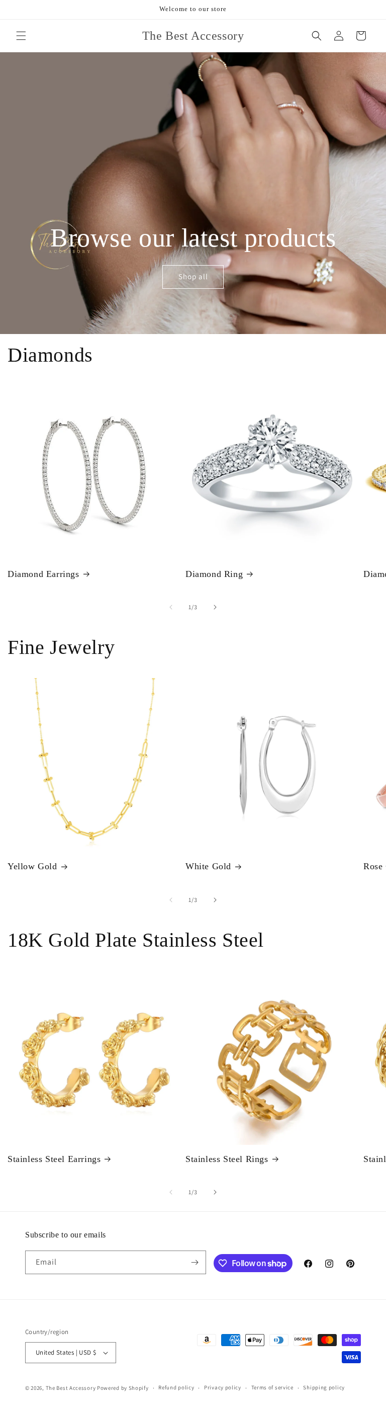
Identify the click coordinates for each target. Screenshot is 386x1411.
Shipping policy (324, 1387)
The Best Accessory (71, 1387)
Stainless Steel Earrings (54, 1159)
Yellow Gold (32, 866)
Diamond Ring (214, 574)
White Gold (208, 866)
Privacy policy (222, 1387)
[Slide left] (171, 607)
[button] (21, 36)
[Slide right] (215, 607)
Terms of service (272, 1387)
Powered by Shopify (123, 1387)
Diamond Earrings (43, 574)
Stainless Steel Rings (226, 1159)
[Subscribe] (194, 1262)
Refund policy (176, 1387)
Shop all (193, 277)
